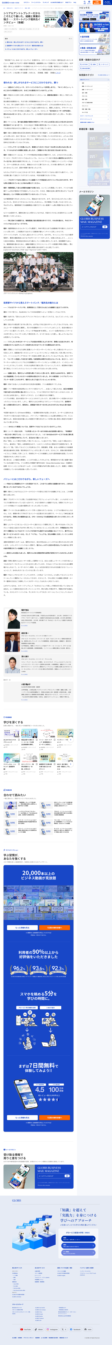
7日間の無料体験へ (54, 927)
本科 (71, 1238)
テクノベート (85, 106)
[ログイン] (89, 2)
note (89, 1329)
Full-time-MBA (16, 1288)
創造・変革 (27, 8)
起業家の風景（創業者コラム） (87, 122)
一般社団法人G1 (62, 1307)
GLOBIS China (38, 1312)
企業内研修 (37, 1271)
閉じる (70, 38)
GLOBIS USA (38, 1320)
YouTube (27, 1329)
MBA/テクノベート (19, 8)
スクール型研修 (38, 1273)
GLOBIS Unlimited (16, 1297)
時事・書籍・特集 (86, 109)
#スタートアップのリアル (11, 29)
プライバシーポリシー (28, 1337)
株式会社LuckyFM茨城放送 (64, 1316)
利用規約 (20, 1337)
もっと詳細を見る (22, 927)
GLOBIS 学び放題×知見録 (18, 1294)
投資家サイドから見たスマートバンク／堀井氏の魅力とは (25, 46)
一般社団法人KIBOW (63, 1310)
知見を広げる (10, 8)
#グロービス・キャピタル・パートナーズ (29, 29)
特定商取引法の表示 (53, 1337)
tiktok (40, 1329)
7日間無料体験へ (97, 2)
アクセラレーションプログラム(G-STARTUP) (88, 1274)
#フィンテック (8, 31)
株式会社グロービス (17, 1307)
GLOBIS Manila (39, 1316)
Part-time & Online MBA (19, 1290)
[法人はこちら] (107, 2)
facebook (77, 1329)
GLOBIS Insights (61, 1275)
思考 (83, 83)
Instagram (54, 1329)
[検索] (85, 2)
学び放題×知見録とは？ (103, 75)
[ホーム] (4, 8)
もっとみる (24, 625)
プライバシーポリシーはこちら (44, 1185)
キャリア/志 (85, 112)
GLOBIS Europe (39, 1314)
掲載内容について (63, 1337)
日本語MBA (15, 1273)
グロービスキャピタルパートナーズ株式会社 (21, 1312)
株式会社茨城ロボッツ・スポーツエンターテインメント (67, 1312)
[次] (71, 739)
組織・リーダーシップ (87, 89)
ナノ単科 (69, 1252)
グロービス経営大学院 (87, 102)
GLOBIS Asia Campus (40, 1310)
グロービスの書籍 (61, 1271)
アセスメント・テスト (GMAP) (42, 1277)
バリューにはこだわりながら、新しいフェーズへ (22, 49)
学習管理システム (39, 1279)
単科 (71, 1245)
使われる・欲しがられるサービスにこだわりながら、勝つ (25, 42)
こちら (57, 73)
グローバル (84, 96)
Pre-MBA (15, 1286)
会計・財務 (84, 93)
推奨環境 (37, 1337)
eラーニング (38, 1275)
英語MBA (14, 1282)
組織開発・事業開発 (39, 1282)
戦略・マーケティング (87, 86)
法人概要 (14, 1337)
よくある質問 (44, 1337)
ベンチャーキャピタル (85, 1271)
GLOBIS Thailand (39, 1318)
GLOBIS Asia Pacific (40, 1307)
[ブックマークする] (19, 740)
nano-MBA (16, 1284)
